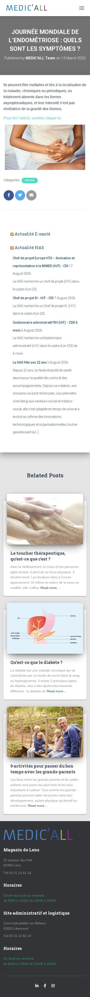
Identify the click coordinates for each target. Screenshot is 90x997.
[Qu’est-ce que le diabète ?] (45, 628)
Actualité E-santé (32, 234)
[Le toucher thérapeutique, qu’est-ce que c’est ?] (45, 519)
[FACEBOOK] (45, 986)
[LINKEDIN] (37, 986)
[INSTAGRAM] (53, 986)
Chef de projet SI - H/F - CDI (33, 298)
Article (30, 180)
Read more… (50, 588)
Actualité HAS (29, 247)
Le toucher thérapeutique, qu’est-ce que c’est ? (37, 556)
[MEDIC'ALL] (28, 8)
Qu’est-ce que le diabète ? (36, 662)
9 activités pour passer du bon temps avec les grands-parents (42, 768)
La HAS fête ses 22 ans (30, 362)
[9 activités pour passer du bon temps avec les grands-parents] (45, 731)
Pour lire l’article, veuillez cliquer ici (32, 118)
